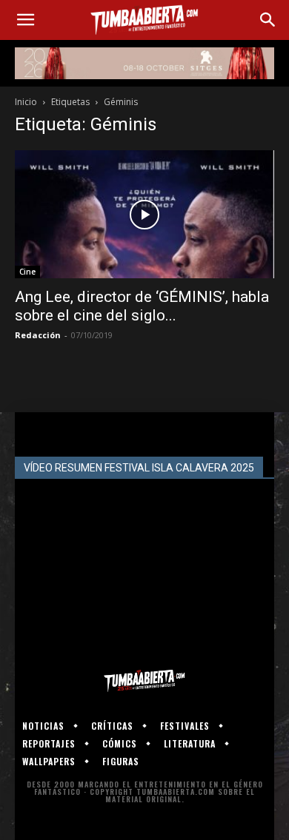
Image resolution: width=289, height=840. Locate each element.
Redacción (38, 334)
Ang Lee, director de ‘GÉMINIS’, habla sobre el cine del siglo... (142, 306)
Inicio (26, 101)
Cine (27, 271)
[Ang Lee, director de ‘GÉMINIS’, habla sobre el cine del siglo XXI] (144, 214)
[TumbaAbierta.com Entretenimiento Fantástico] (144, 681)
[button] (25, 20)
